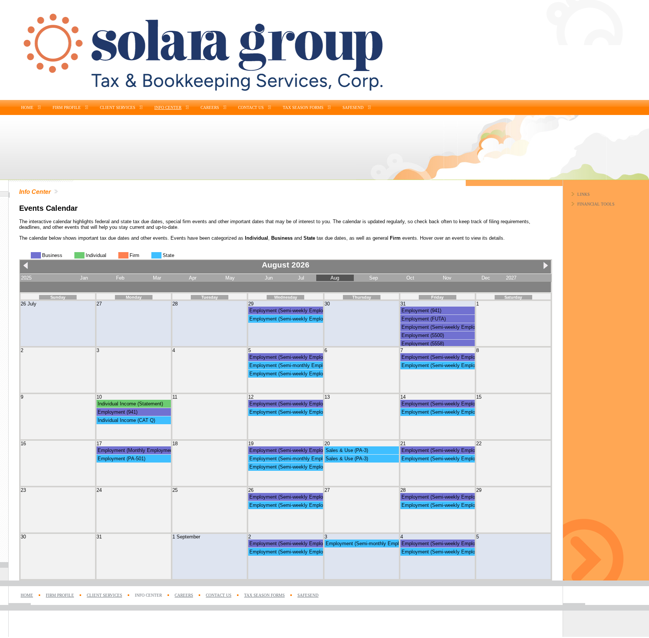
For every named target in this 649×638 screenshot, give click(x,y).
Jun (269, 278)
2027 (511, 278)
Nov (447, 278)
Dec (485, 278)
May (230, 278)
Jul (301, 278)
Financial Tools (595, 204)
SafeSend (353, 108)
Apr (192, 278)
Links (583, 194)
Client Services (117, 108)
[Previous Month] (27, 269)
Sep (373, 278)
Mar (157, 278)
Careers (210, 108)
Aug (335, 278)
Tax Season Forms (303, 108)
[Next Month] (544, 269)
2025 (26, 278)
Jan (84, 278)
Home (27, 108)
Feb (120, 278)
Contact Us (251, 108)
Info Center (167, 108)
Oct (410, 278)
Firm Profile (67, 108)
